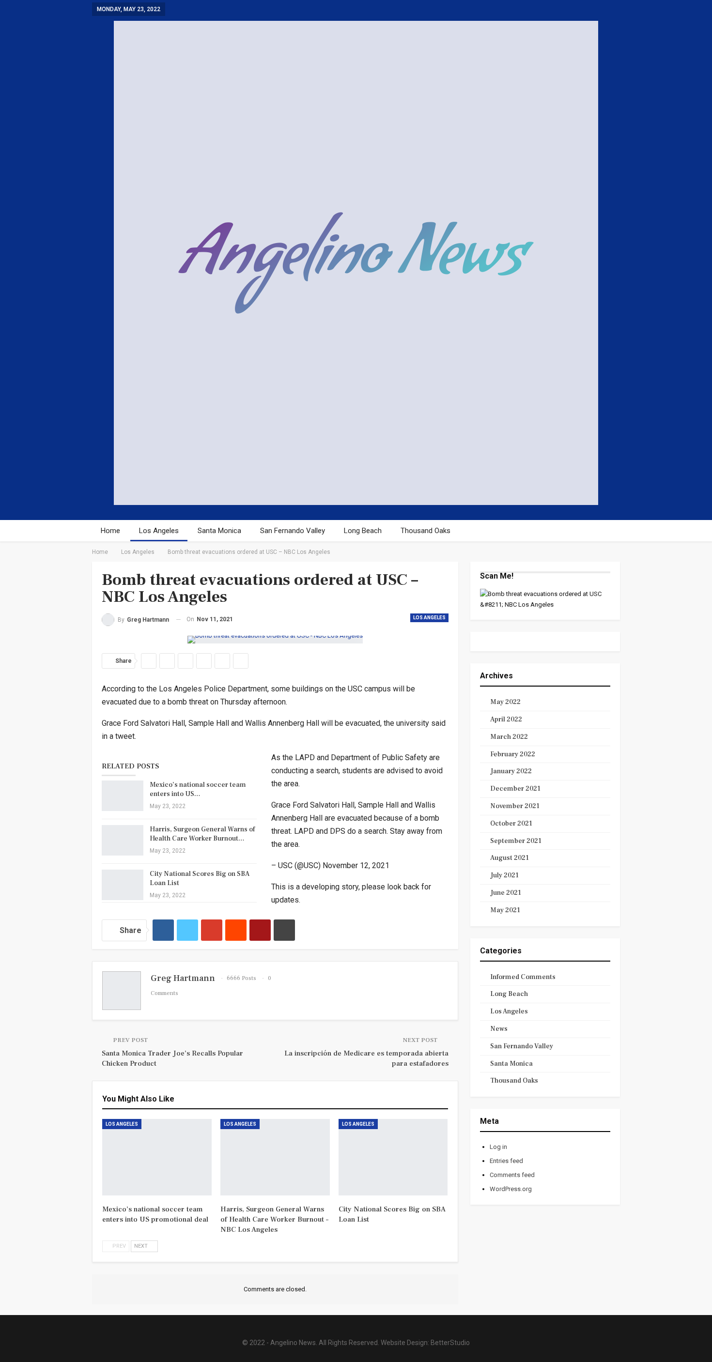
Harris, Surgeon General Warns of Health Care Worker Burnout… (202, 834)
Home (110, 530)
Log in (498, 1146)
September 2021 (516, 841)
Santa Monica (219, 530)
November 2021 (515, 806)
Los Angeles (159, 530)
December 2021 (515, 788)
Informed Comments (523, 977)
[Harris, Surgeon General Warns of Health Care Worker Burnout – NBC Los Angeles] (122, 840)
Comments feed (512, 1174)
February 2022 (512, 754)
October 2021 (511, 823)
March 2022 (509, 737)
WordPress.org (511, 1189)
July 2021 (504, 875)
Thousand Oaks (425, 530)
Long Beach (363, 530)
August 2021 (509, 858)
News (499, 1029)
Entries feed (506, 1160)
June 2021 (505, 892)
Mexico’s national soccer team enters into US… (198, 789)
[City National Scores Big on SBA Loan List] (122, 885)
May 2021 (505, 910)
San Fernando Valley (292, 530)
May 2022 (505, 702)
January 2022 (511, 771)
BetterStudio (450, 1343)
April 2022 (506, 719)
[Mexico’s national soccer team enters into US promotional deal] (122, 795)
